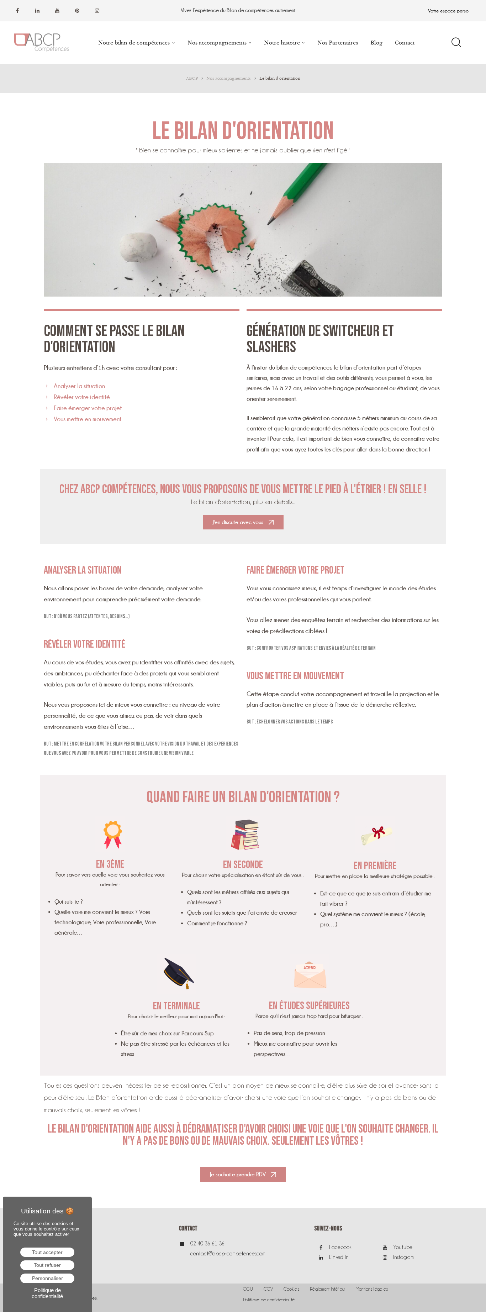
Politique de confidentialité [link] (47, 1293)
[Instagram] (97, 10)
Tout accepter (47, 1252)
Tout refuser (47, 1265)
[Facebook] (17, 10)
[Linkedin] (37, 10)
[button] (243, 522)
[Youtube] (57, 10)
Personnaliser (47, 1278)
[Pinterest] (77, 10)
